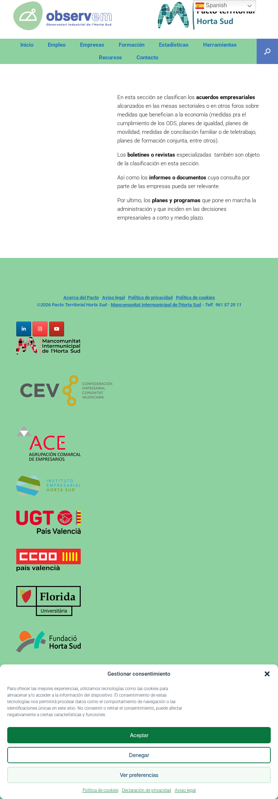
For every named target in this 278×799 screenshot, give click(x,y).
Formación (131, 45)
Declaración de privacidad (146, 790)
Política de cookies (100, 790)
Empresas (92, 45)
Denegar (139, 754)
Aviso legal (185, 790)
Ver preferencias (139, 774)
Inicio (26, 45)
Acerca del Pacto (81, 297)
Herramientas (220, 45)
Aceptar (139, 735)
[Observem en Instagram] (40, 329)
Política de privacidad (150, 297)
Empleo (57, 45)
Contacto (147, 57)
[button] (267, 673)
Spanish (215, 5)
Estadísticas (174, 45)
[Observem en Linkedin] (23, 329)
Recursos (110, 57)
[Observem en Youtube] (56, 329)
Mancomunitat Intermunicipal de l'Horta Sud (156, 304)
